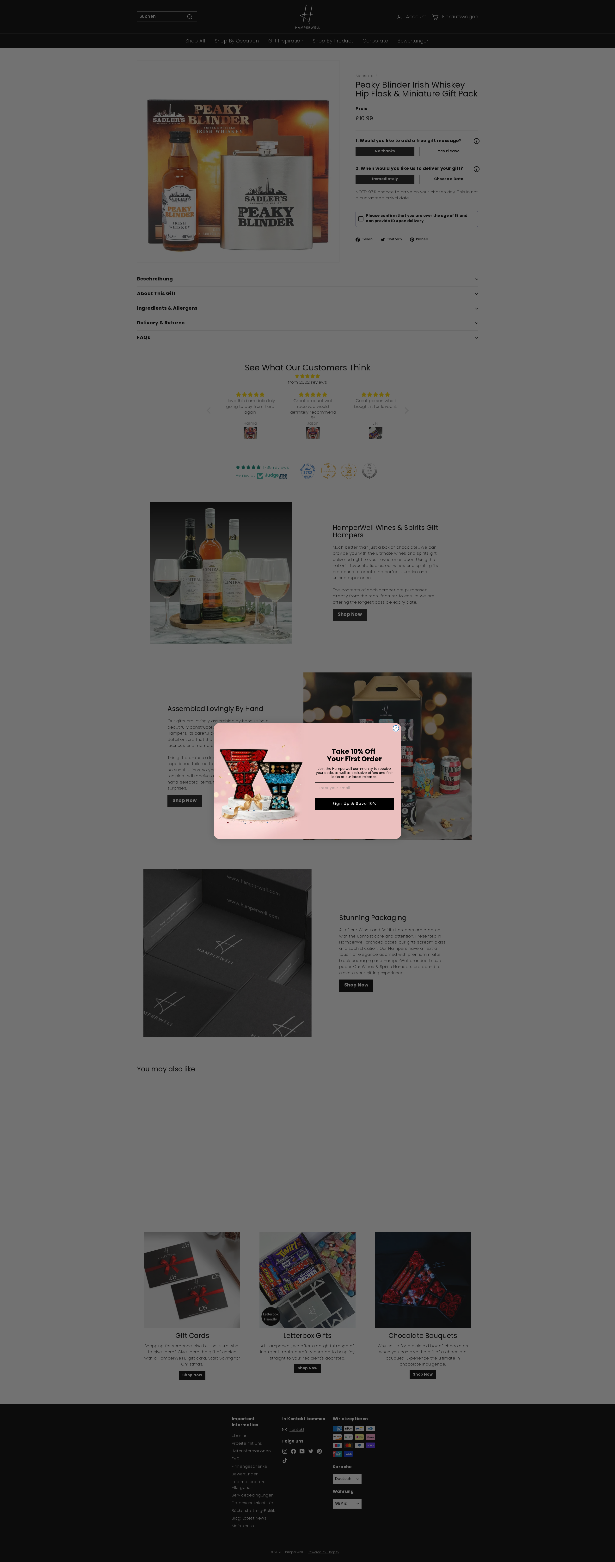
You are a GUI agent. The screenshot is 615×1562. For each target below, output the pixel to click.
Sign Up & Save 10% (354, 804)
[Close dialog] (396, 728)
